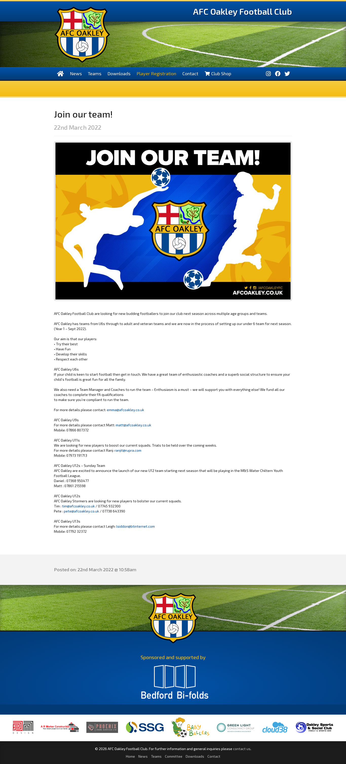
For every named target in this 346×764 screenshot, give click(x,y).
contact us (242, 749)
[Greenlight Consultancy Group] (236, 735)
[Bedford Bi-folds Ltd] (175, 684)
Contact (190, 73)
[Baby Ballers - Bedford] (190, 737)
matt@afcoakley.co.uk (133, 425)
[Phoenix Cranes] (102, 732)
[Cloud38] (275, 733)
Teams (94, 73)
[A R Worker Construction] (60, 735)
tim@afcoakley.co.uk (78, 506)
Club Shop (220, 73)
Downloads (118, 73)
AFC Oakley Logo (82, 34)
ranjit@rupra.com (127, 450)
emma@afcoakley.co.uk (125, 410)
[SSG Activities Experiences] (145, 733)
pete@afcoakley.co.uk (81, 511)
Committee (173, 756)
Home (130, 756)
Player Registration (156, 73)
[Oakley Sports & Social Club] (314, 733)
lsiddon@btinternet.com (135, 526)
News (76, 73)
